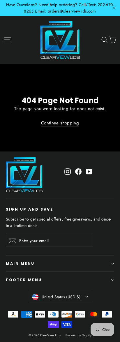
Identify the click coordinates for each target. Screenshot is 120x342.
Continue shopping (60, 123)
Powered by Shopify (79, 335)
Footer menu (24, 279)
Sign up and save (29, 209)
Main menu (20, 263)
